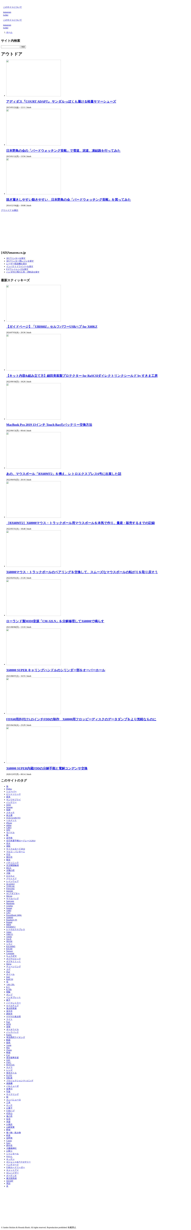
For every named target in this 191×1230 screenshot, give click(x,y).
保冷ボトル (11, 1073)
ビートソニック (13, 794)
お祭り (9, 1151)
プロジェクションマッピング (19, 1081)
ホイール (10, 974)
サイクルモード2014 (15, 849)
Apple (8, 1045)
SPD (8, 830)
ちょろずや (11, 956)
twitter (5, 15)
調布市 (9, 1014)
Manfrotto (10, 903)
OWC (8, 1062)
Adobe (9, 937)
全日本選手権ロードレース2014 (20, 841)
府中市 (9, 1145)
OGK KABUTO (13, 818)
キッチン (10, 1159)
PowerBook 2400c (14, 915)
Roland (9, 922)
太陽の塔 (10, 870)
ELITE (9, 1075)
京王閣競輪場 (12, 865)
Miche (8, 964)
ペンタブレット (13, 997)
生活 (8, 1119)
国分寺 (9, 857)
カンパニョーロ (13, 1100)
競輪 (8, 992)
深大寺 (9, 1011)
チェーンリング (13, 966)
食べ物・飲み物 (13, 1133)
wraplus (9, 906)
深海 (8, 1027)
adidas (8, 825)
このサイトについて (12, 7)
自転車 (9, 1078)
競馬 (8, 1043)
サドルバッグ (12, 898)
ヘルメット (11, 820)
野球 (8, 1130)
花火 (8, 843)
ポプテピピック (13, 959)
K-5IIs (9, 989)
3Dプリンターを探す (15, 258)
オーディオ (11, 1176)
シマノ (9, 944)
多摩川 (9, 1089)
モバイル (10, 832)
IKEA (8, 868)
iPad (8, 972)
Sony (8, 1143)
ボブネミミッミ (13, 961)
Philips (9, 789)
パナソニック (12, 862)
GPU (8, 913)
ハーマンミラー (13, 1003)
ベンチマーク (12, 1165)
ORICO (9, 934)
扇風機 (9, 1083)
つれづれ (10, 984)
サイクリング (12, 1094)
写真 (8, 1091)
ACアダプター (13, 893)
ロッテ (9, 1105)
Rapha (9, 1035)
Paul (8, 1022)
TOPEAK (10, 886)
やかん (9, 1156)
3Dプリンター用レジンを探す (20, 261)
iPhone (9, 823)
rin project (10, 884)
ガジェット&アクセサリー (18, 1162)
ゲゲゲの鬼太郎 (13, 1016)
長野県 (9, 1138)
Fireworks (10, 889)
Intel (8, 977)
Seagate (9, 807)
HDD (8, 805)
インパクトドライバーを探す (19, 266)
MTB (8, 1024)
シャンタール (12, 1154)
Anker (8, 932)
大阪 (8, 873)
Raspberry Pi (11, 920)
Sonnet (9, 908)
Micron (9, 896)
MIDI (8, 924)
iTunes (9, 1050)
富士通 (9, 815)
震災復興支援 (12, 1057)
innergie (9, 891)
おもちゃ (10, 876)
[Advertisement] (79, 230)
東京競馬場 (11, 1178)
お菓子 (9, 1108)
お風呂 (9, 1124)
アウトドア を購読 (9, 210)
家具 (8, 797)
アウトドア (11, 878)
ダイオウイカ (12, 1029)
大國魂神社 (11, 1148)
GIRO (8, 828)
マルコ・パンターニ (15, 852)
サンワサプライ (13, 800)
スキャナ (10, 812)
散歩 (8, 860)
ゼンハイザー (12, 1173)
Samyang (10, 901)
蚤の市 (9, 1116)
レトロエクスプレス (15, 929)
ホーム (9, 32)
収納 (8, 810)
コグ (8, 969)
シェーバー (11, 791)
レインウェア (12, 881)
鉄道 (8, 1135)
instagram (7, 12)
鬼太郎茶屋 (11, 1008)
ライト (9, 1019)
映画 (8, 1052)
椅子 (8, 1000)
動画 (8, 1040)
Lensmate (10, 953)
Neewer (9, 951)
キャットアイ (12, 1170)
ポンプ (9, 995)
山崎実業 (10, 1127)
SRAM (9, 941)
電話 (8, 1183)
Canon (9, 1141)
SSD (8, 1060)
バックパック (12, 1032)
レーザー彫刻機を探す (16, 264)
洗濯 (8, 1122)
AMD (8, 910)
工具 (8, 1102)
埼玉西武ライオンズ (15, 1037)
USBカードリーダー (15, 1167)
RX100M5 (10, 946)
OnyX (8, 939)
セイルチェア (12, 1006)
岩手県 (9, 838)
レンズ (9, 1070)
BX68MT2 (10, 927)
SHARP (9, 1181)
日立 (8, 854)
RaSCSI (9, 979)
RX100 (9, 949)
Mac (8, 1048)
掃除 (8, 846)
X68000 (9, 917)
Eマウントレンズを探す (17, 269)
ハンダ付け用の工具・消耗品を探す (22, 272)
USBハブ (10, 1111)
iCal (8, 1055)
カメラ (9, 1067)
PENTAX (10, 1065)
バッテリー (11, 802)
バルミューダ (12, 1086)
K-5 (7, 987)
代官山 (9, 1113)
